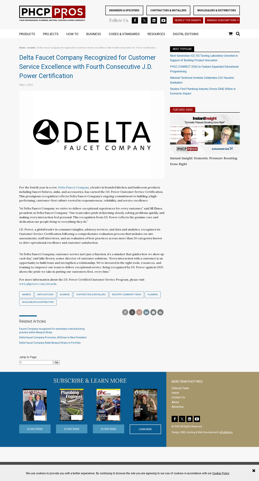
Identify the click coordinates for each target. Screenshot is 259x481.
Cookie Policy (220, 473)
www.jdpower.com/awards (37, 284)
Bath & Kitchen (45, 294)
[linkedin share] (146, 312)
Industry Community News (126, 294)
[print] (160, 312)
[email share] (153, 312)
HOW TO (72, 34)
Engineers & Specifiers (124, 10)
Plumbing (153, 294)
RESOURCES (156, 34)
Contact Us (178, 397)
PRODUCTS (27, 34)
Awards (31, 47)
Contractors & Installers (168, 10)
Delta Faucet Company (73, 187)
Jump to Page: (28, 357)
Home (22, 47)
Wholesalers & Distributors (216, 10)
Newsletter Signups (188, 20)
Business (65, 294)
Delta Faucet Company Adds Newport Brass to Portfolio (50, 342)
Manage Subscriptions (221, 20)
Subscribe (35, 429)
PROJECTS (50, 34)
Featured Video (183, 109)
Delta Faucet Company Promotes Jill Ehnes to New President (53, 337)
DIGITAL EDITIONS (186, 34)
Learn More (145, 429)
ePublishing (226, 432)
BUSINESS (93, 34)
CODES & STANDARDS (124, 34)
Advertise (178, 406)
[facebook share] (125, 312)
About (175, 402)
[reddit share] (139, 312)
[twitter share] (132, 312)
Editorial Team (180, 388)
